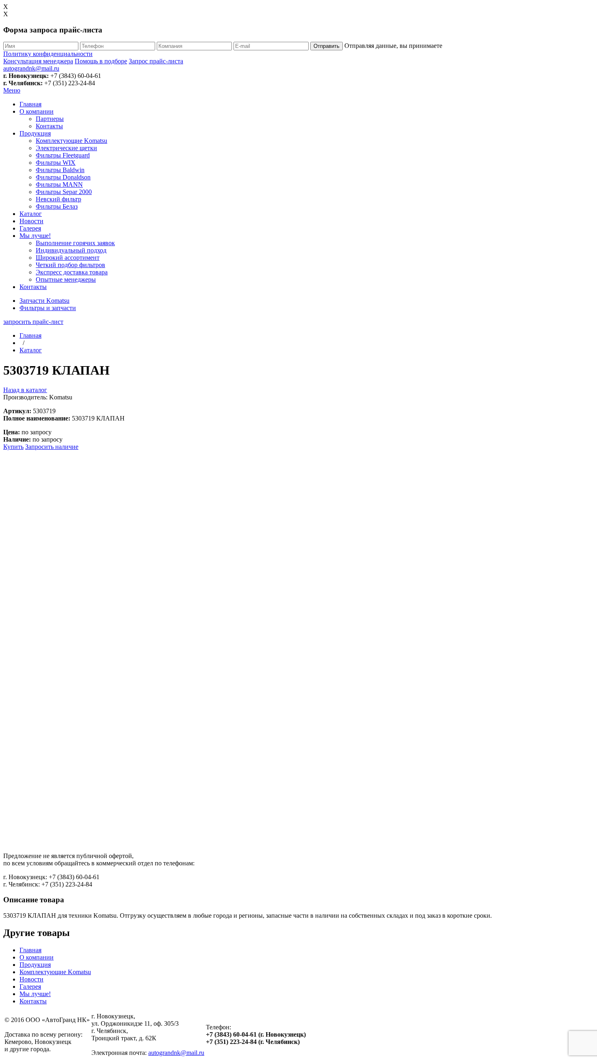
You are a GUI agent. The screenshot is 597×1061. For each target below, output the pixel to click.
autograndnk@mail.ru (31, 68)
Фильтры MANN (59, 184)
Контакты (49, 126)
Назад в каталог (25, 389)
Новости (31, 221)
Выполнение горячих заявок (75, 242)
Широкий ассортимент (68, 257)
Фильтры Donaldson (63, 177)
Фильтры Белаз (57, 206)
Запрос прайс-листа (156, 61)
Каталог (30, 213)
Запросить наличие (51, 446)
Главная (30, 104)
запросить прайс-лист (33, 321)
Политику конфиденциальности (48, 53)
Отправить (327, 46)
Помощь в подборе (101, 61)
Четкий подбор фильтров (70, 264)
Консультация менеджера (38, 61)
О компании (36, 111)
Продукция (35, 133)
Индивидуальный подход (71, 250)
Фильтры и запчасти (47, 307)
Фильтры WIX (56, 162)
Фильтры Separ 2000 (64, 191)
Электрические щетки (66, 147)
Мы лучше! (35, 235)
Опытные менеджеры (66, 279)
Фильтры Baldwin (60, 169)
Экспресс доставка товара (72, 272)
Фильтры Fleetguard (63, 155)
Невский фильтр (58, 199)
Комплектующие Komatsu (71, 140)
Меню (11, 90)
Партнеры (50, 118)
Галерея (30, 228)
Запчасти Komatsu (44, 300)
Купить (13, 446)
